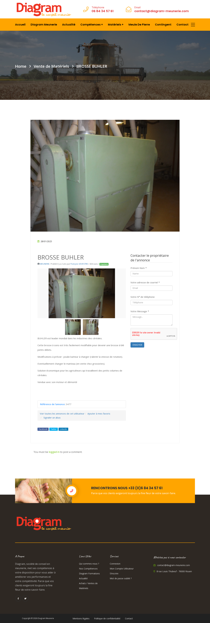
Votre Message (140, 311)
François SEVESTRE (79, 263)
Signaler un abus (52, 417)
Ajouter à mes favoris (98, 413)
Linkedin (63, 429)
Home (20, 66)
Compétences (91, 24)
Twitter (54, 429)
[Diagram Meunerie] (43, 9)
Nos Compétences (88, 568)
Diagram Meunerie (44, 24)
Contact (182, 24)
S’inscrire (114, 573)
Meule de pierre (139, 24)
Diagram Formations (89, 573)
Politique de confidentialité (107, 618)
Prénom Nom (139, 268)
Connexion (115, 563)
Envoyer (137, 344)
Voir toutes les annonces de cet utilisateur (62, 413)
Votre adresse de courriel (145, 282)
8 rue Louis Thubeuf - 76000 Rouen (174, 571)
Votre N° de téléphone (143, 296)
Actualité (68, 24)
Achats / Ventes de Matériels (88, 586)
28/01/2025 (46, 241)
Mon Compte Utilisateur (122, 568)
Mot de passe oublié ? (121, 578)
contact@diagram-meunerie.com (173, 565)
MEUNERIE (44, 263)
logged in (54, 452)
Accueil (20, 24)
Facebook (43, 429)
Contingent (163, 24)
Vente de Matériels (51, 66)
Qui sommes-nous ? (89, 563)
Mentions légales (81, 618)
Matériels (115, 24)
